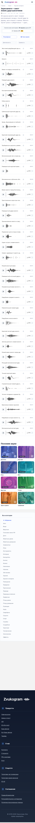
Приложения (7, 588)
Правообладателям (7, 795)
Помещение (6, 581)
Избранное (8, 520)
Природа (5, 591)
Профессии (6, 597)
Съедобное (6, 625)
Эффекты (5, 637)
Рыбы (4, 609)
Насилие (5, 569)
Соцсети (5, 615)
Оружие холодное (8, 578)
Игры (4, 548)
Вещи (4, 526)
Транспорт (6, 628)
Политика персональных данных (12, 802)
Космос (5, 563)
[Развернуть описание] (33, 23)
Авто (4, 523)
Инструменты (7, 551)
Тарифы (3, 736)
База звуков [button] (26, 37)
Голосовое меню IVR (9, 532)
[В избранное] (23, 48)
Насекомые (6, 566)
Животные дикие (8, 538)
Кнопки (5, 560)
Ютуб (3, 781)
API (2, 722)
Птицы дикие (7, 600)
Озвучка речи (5, 714)
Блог (3, 760)
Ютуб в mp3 (5, 725)
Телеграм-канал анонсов (9, 778)
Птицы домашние (8, 603)
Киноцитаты (6, 557)
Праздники (6, 585)
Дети (4, 535)
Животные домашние (9, 542)
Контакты (4, 750)
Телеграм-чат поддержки (9, 774)
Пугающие (6, 606)
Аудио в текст (5, 718)
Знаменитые (6, 545)
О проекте (4, 753)
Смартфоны (6, 612)
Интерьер (6, 554)
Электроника (7, 634)
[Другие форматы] (32, 53)
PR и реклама (5, 757)
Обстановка (6, 572)
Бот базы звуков (6, 732)
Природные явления (9, 594)
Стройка (5, 621)
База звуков (5, 729)
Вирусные (6, 529)
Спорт (5, 618)
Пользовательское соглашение (11, 799)
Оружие (5, 575)
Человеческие (7, 631)
